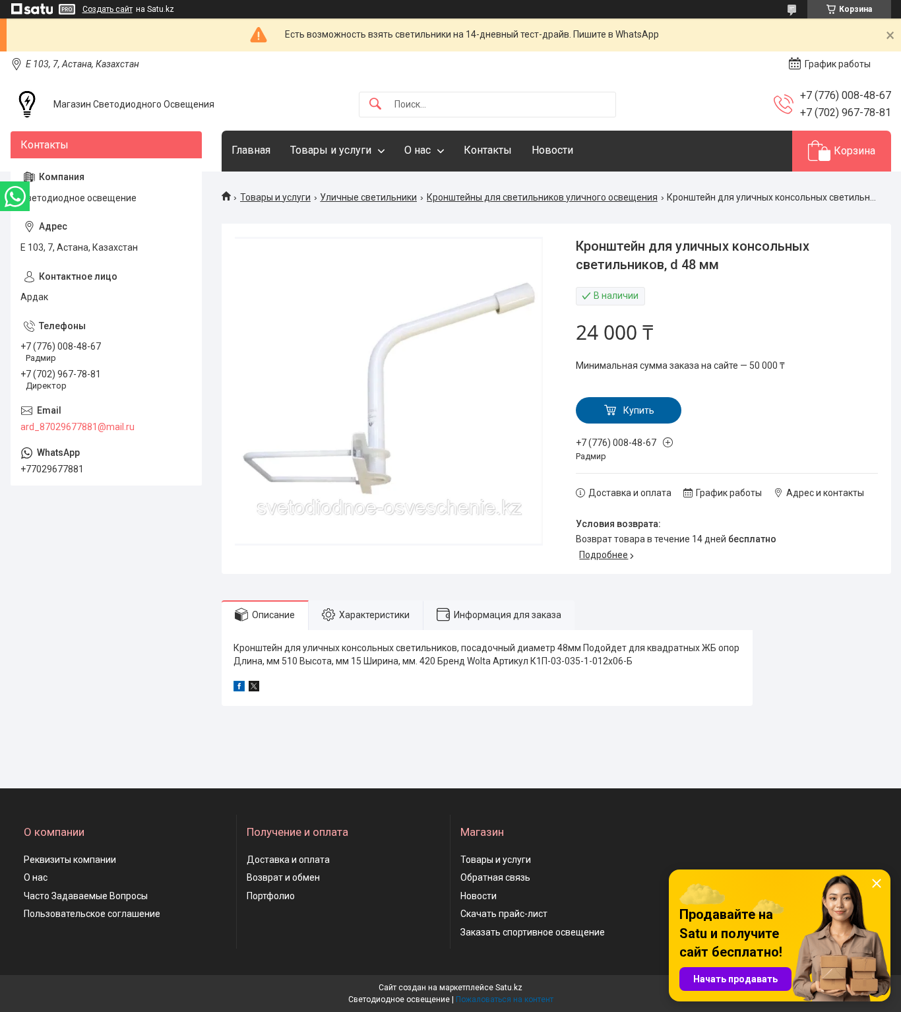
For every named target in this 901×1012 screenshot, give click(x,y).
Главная (251, 150)
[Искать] (375, 104)
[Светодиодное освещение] (27, 104)
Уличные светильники (368, 197)
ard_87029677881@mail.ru (77, 427)
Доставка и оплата (288, 859)
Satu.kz (508, 987)
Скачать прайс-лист (503, 913)
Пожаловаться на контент (504, 999)
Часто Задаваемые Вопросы (86, 896)
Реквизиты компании (70, 859)
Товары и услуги (330, 150)
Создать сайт (107, 9)
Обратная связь (495, 877)
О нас (417, 150)
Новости (552, 150)
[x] (254, 688)
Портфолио (271, 896)
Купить (638, 410)
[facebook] (239, 688)
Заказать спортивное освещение (532, 932)
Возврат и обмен (283, 877)
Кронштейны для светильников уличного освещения (542, 197)
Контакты (488, 150)
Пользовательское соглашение (92, 913)
